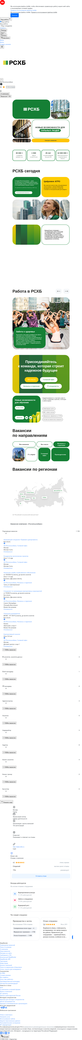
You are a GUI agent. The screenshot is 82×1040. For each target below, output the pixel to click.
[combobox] (4, 1036)
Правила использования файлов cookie (44, 12)
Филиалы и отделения (31, 386)
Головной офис (48, 379)
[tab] (5, 93)
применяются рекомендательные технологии (39, 1027)
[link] (3, 35)
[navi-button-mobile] (2, 47)
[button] (2, 40)
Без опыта (31, 379)
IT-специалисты (53, 386)
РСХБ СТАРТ (19, 408)
